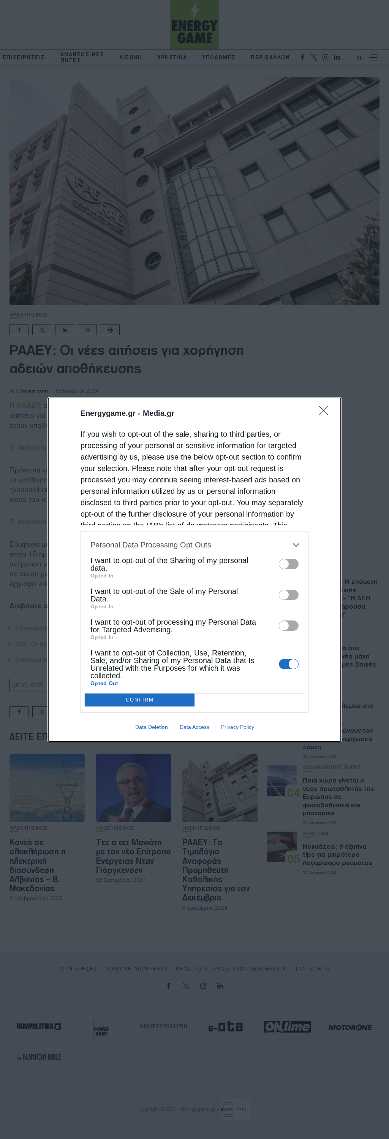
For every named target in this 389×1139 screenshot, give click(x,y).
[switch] (289, 564)
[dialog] (194, 569)
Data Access (194, 727)
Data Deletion (151, 727)
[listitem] (194, 545)
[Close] (326, 413)
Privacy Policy (237, 727)
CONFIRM (140, 700)
